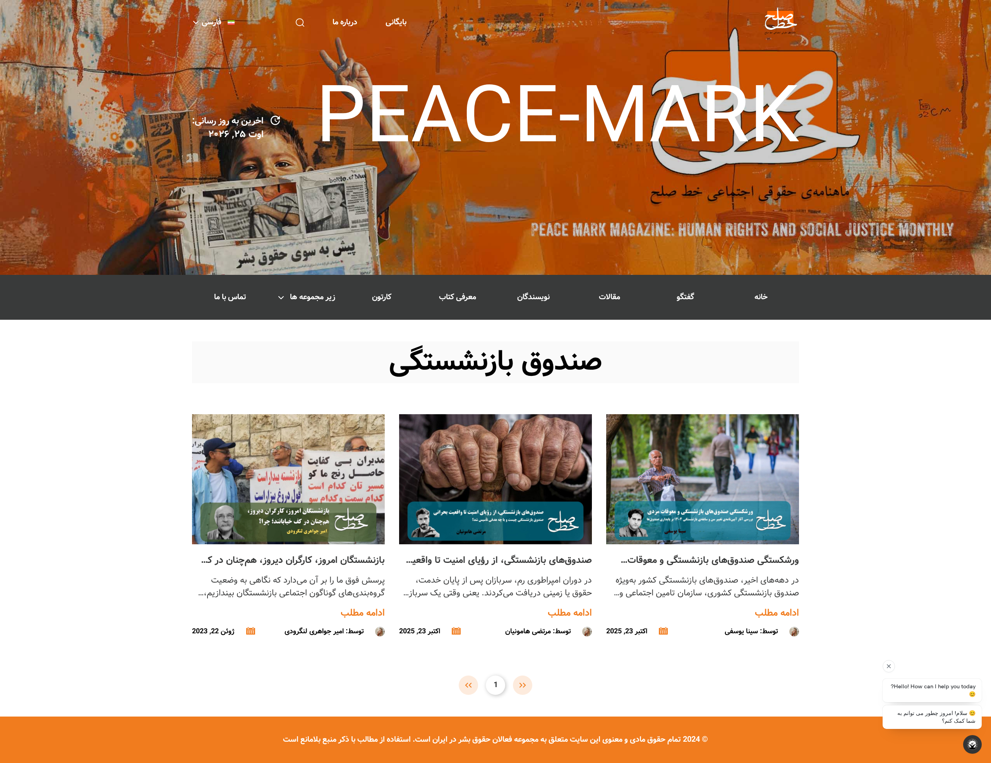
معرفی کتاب (457, 297)
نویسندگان (533, 297)
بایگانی (396, 22)
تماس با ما (230, 297)
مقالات (609, 297)
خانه (761, 297)
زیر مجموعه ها (312, 297)
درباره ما (345, 22)
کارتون (381, 297)
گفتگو (685, 297)
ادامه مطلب (777, 613)
